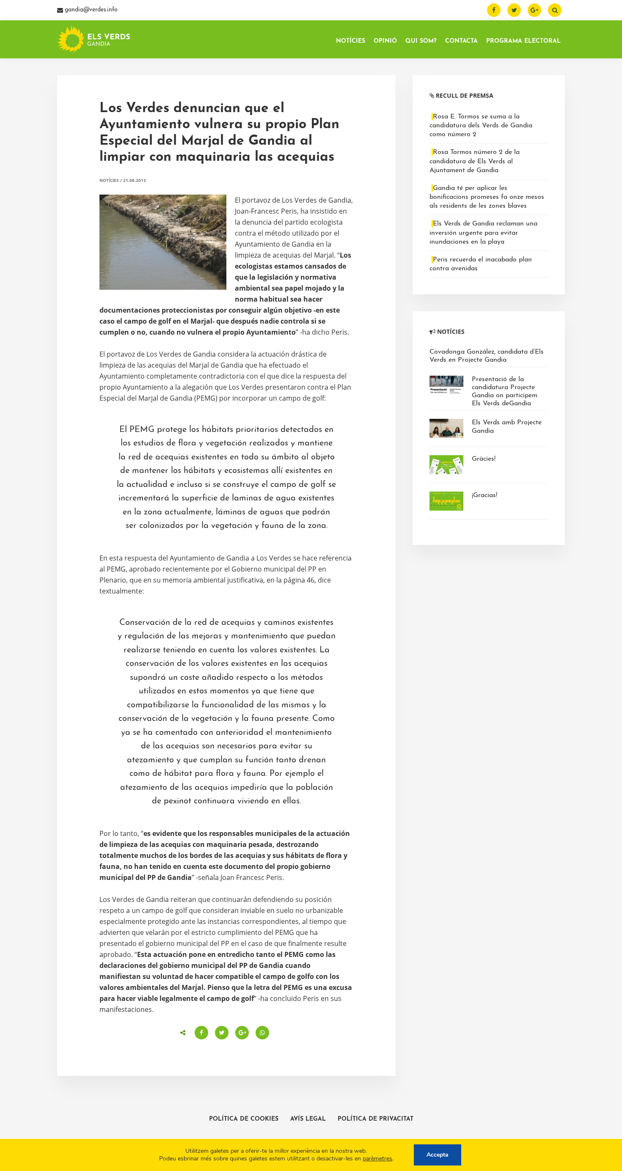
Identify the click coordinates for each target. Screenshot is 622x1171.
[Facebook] (494, 10)
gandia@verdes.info (90, 10)
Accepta (438, 1155)
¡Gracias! (484, 495)
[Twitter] (514, 10)
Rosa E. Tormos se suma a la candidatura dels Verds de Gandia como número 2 (480, 125)
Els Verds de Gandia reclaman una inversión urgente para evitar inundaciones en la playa (483, 232)
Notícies (109, 180)
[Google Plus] (534, 10)
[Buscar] (554, 10)
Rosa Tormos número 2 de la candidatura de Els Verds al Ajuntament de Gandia (474, 161)
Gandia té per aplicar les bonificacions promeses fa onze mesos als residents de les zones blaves (486, 197)
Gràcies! (483, 459)
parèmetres (377, 1159)
